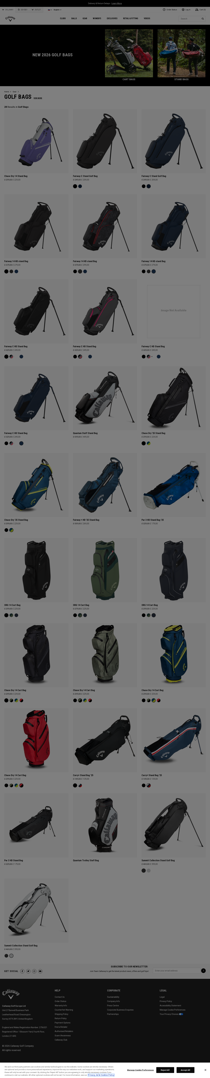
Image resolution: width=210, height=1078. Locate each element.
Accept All (185, 1070)
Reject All (165, 1070)
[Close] (205, 1070)
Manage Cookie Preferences (140, 1070)
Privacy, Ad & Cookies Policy (101, 1075)
